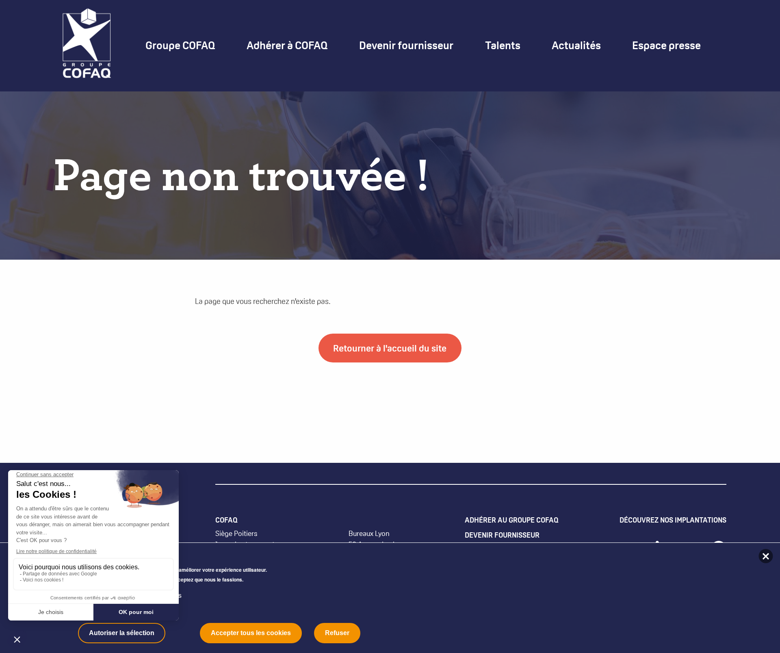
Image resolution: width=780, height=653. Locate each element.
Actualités (576, 45)
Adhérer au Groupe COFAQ (512, 520)
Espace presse (666, 45)
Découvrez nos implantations (673, 520)
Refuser (337, 632)
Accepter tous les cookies (251, 632)
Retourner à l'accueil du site (389, 348)
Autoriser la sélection (121, 632)
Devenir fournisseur (502, 535)
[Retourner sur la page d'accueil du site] (87, 45)
